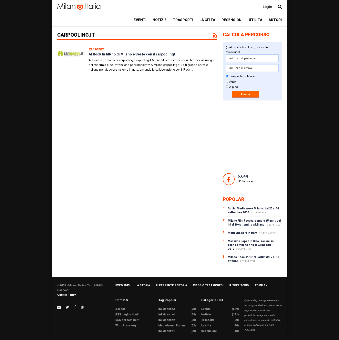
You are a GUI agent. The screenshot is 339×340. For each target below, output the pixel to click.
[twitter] (67, 307)
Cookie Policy (66, 294)
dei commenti (127, 320)
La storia (143, 285)
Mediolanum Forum (171, 325)
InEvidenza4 (166, 314)
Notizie (160, 20)
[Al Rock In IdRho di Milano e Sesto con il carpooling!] (70, 61)
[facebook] (75, 307)
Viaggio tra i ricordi (208, 285)
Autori (275, 20)
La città (207, 20)
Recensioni (231, 20)
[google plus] (82, 307)
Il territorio (239, 285)
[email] (59, 307)
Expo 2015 (122, 285)
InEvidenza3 (166, 309)
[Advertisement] (252, 136)
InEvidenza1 (166, 331)
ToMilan (261, 285)
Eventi (140, 20)
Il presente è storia (171, 285)
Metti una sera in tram (242, 232)
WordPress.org (125, 325)
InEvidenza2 (166, 320)
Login (267, 6)
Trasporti (183, 20)
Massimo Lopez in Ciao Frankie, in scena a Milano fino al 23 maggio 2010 (251, 245)
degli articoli (127, 314)
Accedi (120, 309)
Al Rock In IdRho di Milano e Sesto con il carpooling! (132, 54)
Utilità (255, 20)
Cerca (245, 94)
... (192, 69)
